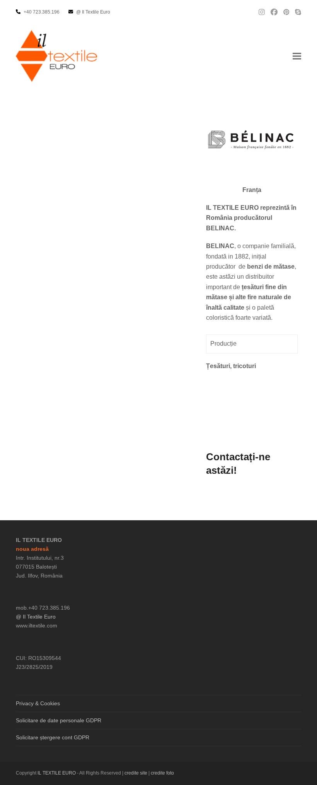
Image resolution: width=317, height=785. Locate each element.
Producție (223, 343)
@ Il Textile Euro (36, 617)
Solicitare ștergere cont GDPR (52, 737)
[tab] (251, 344)
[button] (297, 56)
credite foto (162, 773)
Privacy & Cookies (38, 703)
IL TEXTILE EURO (57, 773)
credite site (135, 773)
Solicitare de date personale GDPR (58, 720)
